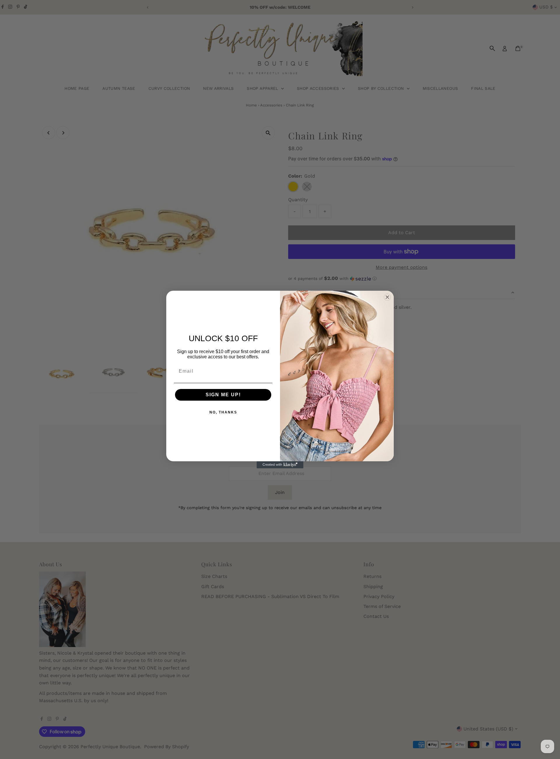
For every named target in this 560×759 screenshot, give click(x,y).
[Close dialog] (387, 297)
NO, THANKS (223, 412)
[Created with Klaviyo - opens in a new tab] (280, 464)
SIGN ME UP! (223, 394)
